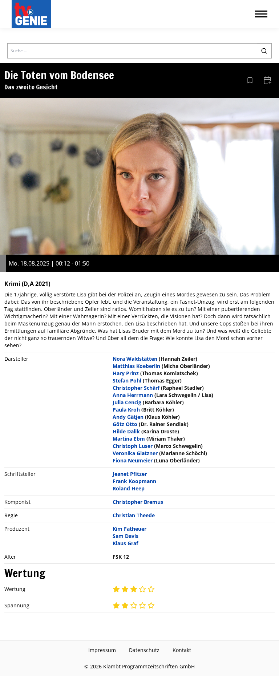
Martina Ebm (129, 438)
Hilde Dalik (126, 431)
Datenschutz (144, 650)
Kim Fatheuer (129, 528)
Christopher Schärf (136, 387)
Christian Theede (134, 515)
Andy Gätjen (128, 416)
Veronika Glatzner (135, 453)
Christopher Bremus (138, 501)
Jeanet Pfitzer (130, 473)
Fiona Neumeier (133, 460)
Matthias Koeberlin (136, 366)
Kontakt (182, 650)
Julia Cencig (127, 402)
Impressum (102, 650)
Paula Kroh (126, 409)
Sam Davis (125, 536)
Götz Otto (125, 424)
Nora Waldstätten (135, 358)
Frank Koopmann (134, 481)
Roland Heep (129, 488)
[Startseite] (33, 14)
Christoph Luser (133, 445)
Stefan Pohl (127, 380)
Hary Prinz (126, 373)
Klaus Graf (125, 543)
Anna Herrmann (133, 395)
